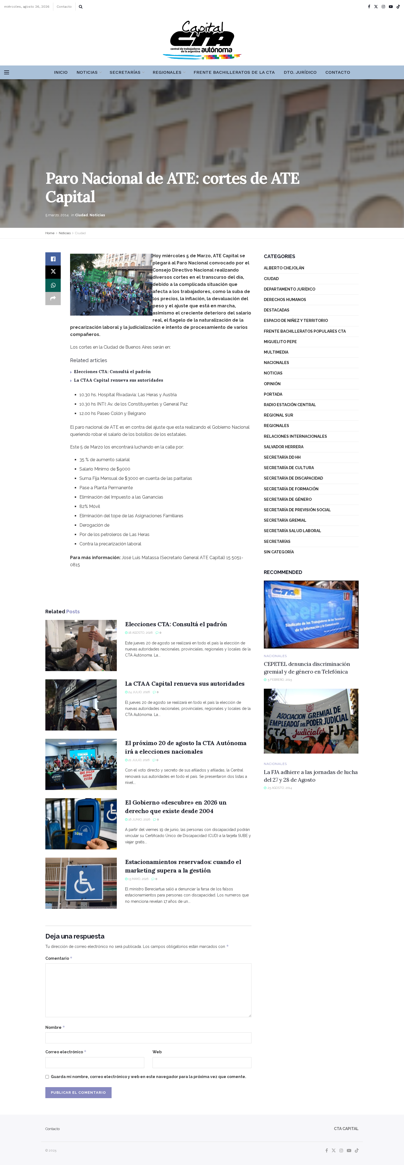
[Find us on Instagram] (383, 6)
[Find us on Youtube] (391, 6)
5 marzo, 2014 (57, 215)
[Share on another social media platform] (53, 298)
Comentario (59, 958)
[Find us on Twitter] (376, 6)
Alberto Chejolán (284, 268)
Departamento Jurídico (289, 289)
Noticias (87, 72)
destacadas (276, 310)
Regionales (167, 72)
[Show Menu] (6, 72)
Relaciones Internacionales (295, 436)
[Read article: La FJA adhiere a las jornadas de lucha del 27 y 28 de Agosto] (311, 723)
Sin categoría (279, 552)
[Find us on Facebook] (369, 6)
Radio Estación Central (290, 405)
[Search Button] (80, 6)
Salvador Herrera (283, 447)
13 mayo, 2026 (138, 879)
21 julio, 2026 (139, 760)
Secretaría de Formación (291, 489)
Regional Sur (278, 415)
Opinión (272, 384)
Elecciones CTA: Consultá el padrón (112, 371)
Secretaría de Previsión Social (297, 510)
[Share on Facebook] (53, 259)
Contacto (64, 7)
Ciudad (81, 215)
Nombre (55, 1027)
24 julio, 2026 (139, 692)
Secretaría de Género (288, 499)
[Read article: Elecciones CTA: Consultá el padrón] (81, 645)
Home (49, 233)
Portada (273, 394)
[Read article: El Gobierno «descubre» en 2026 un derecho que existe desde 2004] (81, 823)
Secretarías (125, 72)
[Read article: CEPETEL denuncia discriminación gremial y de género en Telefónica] (311, 615)
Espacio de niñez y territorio (296, 320)
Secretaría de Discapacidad (293, 478)
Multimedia (276, 352)
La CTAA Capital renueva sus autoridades (118, 380)
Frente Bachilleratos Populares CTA (305, 331)
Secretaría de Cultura (289, 468)
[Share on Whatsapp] (53, 285)
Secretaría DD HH (282, 457)
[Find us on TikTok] (398, 6)
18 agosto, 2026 (140, 633)
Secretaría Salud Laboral (292, 531)
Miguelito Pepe (280, 342)
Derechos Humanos (285, 299)
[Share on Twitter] (53, 272)
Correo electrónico (66, 1051)
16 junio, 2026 (139, 819)
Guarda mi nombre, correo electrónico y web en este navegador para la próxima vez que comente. (148, 1076)
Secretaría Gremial (285, 520)
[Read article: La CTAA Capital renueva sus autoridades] (81, 705)
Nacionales (276, 362)
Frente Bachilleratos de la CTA (234, 72)
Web (157, 1052)
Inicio (61, 72)
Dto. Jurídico (300, 72)
